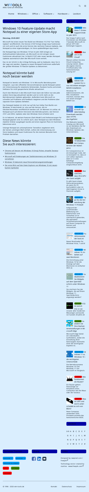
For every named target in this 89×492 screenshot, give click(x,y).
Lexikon (77, 14)
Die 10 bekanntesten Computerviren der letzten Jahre (76, 143)
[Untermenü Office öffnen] (39, 14)
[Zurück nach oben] (85, 488)
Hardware (63, 14)
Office (35, 14)
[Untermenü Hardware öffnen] (68, 14)
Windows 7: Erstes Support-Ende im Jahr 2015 (76, 31)
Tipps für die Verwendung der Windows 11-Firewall (76, 201)
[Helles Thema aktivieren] (85, 6)
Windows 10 (20, 458)
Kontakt (54, 486)
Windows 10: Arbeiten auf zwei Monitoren (76, 253)
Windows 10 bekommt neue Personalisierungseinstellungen (29, 162)
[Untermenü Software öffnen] (53, 14)
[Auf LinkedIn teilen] (39, 459)
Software (48, 14)
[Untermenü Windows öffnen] (28, 14)
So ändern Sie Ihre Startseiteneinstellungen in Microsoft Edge (75, 326)
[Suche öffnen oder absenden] (79, 6)
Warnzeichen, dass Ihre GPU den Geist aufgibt (76, 175)
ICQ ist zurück (79, 304)
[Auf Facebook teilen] (34, 459)
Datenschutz (67, 486)
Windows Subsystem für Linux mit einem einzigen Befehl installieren (76, 83)
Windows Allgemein (11, 463)
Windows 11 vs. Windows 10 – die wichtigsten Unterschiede (76, 357)
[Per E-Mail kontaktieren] (44, 459)
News (17, 21)
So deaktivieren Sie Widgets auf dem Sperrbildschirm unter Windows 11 (76, 280)
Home (11, 14)
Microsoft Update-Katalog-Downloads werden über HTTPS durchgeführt (76, 113)
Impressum (81, 486)
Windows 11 (8, 458)
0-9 (67, 431)
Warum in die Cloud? (80, 54)
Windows (22, 14)
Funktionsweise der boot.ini (80, 236)
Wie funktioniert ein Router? (80, 379)
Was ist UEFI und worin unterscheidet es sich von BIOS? (76, 404)
